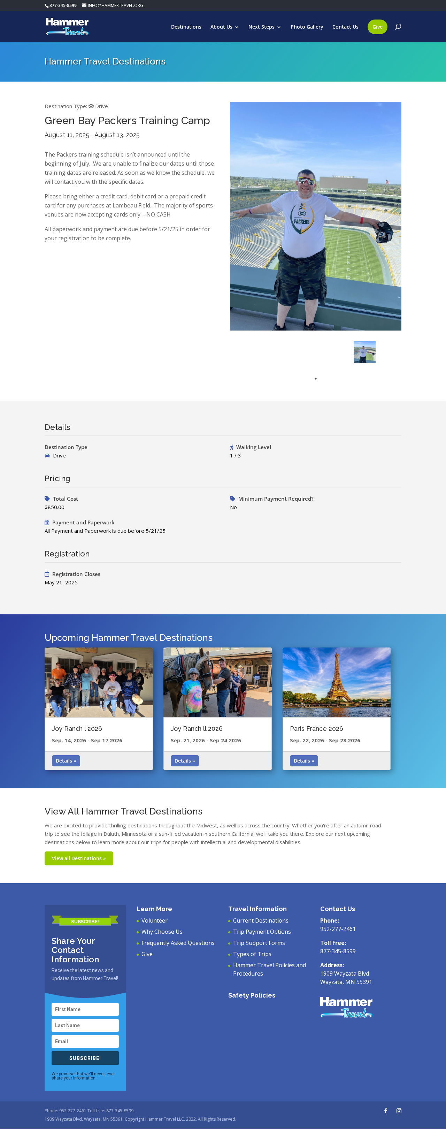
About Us (221, 27)
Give (377, 26)
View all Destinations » (79, 858)
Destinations (186, 27)
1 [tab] (315, 378)
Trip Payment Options (262, 931)
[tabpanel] (364, 352)
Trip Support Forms (259, 943)
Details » (66, 760)
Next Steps (261, 27)
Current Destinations (261, 920)
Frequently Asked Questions (178, 943)
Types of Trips (252, 954)
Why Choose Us (162, 931)
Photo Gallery (307, 27)
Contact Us (345, 27)
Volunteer (154, 920)
